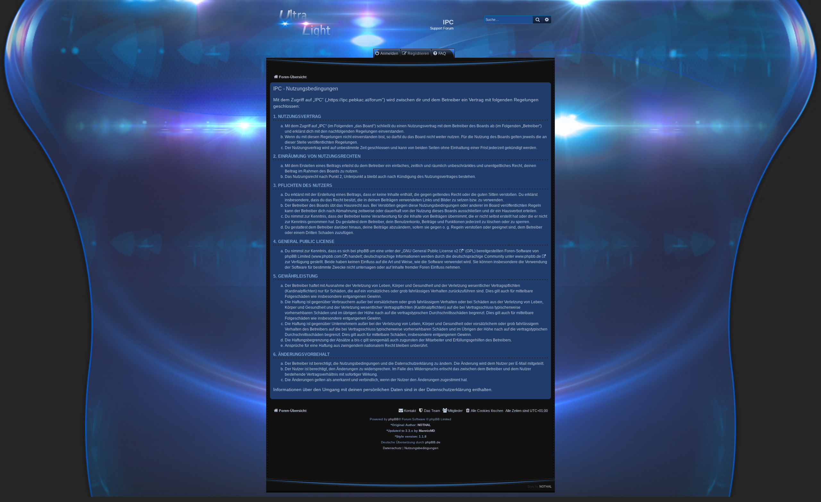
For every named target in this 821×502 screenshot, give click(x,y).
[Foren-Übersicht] (310, 24)
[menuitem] (386, 53)
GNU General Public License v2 (430, 251)
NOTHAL (424, 425)
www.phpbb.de (528, 256)
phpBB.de (432, 442)
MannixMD (427, 430)
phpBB (393, 419)
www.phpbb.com (327, 256)
